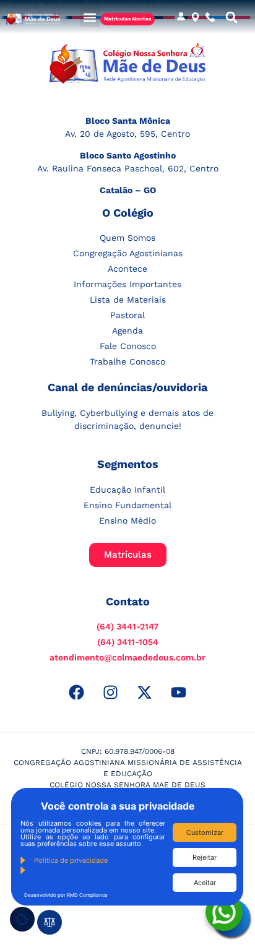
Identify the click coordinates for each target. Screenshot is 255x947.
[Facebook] (76, 692)
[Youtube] (178, 692)
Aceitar (205, 882)
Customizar (204, 832)
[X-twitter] (144, 692)
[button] (90, 17)
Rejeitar (204, 857)
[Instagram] (110, 692)
